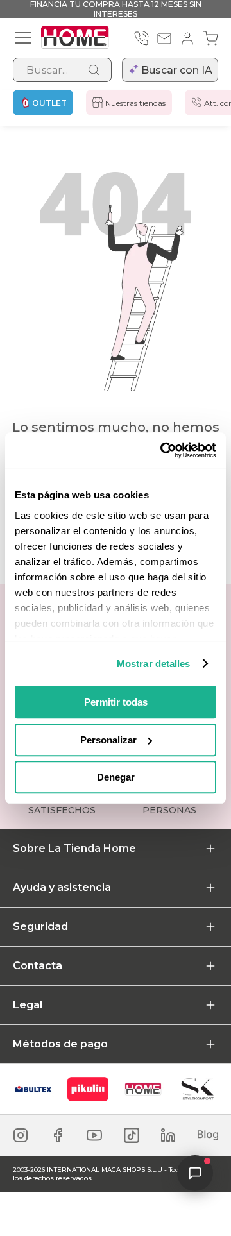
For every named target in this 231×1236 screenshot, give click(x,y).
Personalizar (108, 739)
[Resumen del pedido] (210, 38)
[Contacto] (164, 38)
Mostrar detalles (154, 663)
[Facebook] (57, 1135)
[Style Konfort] (197, 1089)
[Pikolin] (87, 1089)
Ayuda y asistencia (62, 887)
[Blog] (208, 1135)
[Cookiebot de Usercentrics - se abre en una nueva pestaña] (163, 450)
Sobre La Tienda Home (74, 848)
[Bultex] (33, 1089)
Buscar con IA (176, 70)
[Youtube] (94, 1135)
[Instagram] (20, 1135)
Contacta (37, 966)
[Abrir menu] (23, 38)
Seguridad (40, 926)
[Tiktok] (131, 1135)
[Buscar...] (94, 70)
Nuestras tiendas (135, 103)
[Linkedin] (168, 1135)
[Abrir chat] (195, 1173)
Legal (27, 1005)
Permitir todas (116, 702)
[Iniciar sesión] (187, 38)
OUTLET (49, 103)
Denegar (116, 777)
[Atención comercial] (141, 38)
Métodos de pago (60, 1044)
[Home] (143, 1089)
